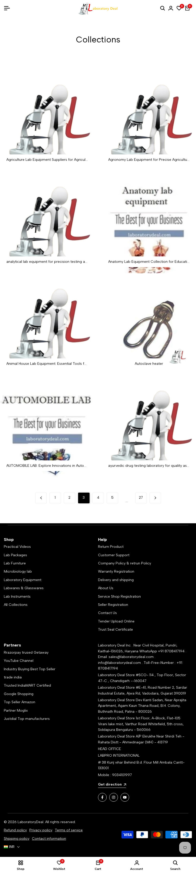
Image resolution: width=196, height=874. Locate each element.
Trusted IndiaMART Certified (27, 685)
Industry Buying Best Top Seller (29, 669)
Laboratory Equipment (22, 580)
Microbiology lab (18, 571)
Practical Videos (17, 546)
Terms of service (69, 830)
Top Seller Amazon (19, 702)
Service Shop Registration (119, 596)
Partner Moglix (16, 710)
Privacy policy (40, 830)
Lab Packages (15, 555)
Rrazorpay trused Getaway (26, 652)
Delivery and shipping (116, 580)
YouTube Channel (18, 661)
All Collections (16, 605)
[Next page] (155, 498)
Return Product (111, 546)
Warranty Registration (116, 571)
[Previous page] (41, 498)
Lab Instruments (17, 596)
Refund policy (15, 830)
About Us (105, 588)
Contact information (49, 838)
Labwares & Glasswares (24, 588)
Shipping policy (16, 838)
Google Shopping (18, 694)
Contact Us (107, 613)
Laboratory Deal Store (117, 700)
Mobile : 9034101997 (115, 775)
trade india (13, 677)
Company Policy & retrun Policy (124, 563)
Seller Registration (113, 605)
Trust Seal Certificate (115, 629)
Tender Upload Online (116, 621)
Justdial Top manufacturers (27, 719)
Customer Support (113, 555)
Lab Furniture (15, 563)
